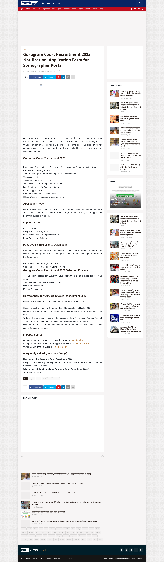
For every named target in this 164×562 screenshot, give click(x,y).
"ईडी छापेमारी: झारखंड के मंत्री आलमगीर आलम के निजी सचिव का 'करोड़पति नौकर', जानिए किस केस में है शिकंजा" (130, 106)
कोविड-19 (50, 539)
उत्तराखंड (98, 532)
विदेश (37, 532)
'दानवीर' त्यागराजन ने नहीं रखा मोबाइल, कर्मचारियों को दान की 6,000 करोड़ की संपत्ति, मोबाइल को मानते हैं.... (62, 474)
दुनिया (59, 9)
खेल (34, 9)
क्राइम (43, 532)
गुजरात (86, 532)
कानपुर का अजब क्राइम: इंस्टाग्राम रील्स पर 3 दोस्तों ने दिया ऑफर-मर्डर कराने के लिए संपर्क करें (130, 93)
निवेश (45, 536)
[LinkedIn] (63, 77)
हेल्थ (53, 9)
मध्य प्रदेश (51, 536)
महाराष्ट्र (85, 529)
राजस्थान (32, 536)
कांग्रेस (91, 529)
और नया (24, 456)
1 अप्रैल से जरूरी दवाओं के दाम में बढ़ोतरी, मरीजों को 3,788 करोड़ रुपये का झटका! (129, 255)
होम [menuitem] (43, 3)
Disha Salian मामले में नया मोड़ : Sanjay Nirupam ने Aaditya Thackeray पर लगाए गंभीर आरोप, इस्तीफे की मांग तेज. (130, 293)
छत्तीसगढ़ (66, 536)
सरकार (36, 539)
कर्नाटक (24, 539)
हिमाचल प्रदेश (82, 536)
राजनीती (88, 9)
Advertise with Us (46, 550)
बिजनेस (74, 9)
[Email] (68, 77)
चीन (73, 532)
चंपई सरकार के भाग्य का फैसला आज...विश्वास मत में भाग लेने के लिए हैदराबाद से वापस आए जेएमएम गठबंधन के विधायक (64, 521)
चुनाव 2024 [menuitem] (50, 3)
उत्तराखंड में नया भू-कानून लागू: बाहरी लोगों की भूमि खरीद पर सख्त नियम (129, 118)
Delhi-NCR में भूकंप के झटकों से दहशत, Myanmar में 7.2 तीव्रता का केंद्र (130, 267)
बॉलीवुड (78, 529)
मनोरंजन (28, 9)
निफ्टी (73, 529)
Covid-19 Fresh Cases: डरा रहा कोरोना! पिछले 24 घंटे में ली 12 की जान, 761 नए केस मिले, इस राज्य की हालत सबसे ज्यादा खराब (66, 503)
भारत (41, 529)
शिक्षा (50, 379)
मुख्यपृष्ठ (25, 49)
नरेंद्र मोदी (31, 532)
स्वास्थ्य (94, 536)
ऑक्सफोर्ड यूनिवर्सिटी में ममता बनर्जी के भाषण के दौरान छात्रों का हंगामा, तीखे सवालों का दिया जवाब (130, 306)
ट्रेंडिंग (81, 9)
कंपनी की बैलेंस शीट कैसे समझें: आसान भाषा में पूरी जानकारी (48, 512)
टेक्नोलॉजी (66, 9)
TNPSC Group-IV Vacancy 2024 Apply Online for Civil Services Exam (57, 483)
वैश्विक (100, 539)
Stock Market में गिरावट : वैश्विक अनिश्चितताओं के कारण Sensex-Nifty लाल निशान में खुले (130, 329)
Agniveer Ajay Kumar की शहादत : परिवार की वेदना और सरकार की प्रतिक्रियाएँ (129, 244)
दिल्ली (95, 539)
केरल (89, 536)
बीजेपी (97, 529)
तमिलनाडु (43, 539)
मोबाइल (83, 539)
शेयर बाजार (59, 529)
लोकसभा (39, 536)
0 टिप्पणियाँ (58, 71)
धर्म (39, 9)
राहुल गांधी (79, 532)
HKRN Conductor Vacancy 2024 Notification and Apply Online (55, 493)
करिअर (95, 9)
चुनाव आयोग (24, 536)
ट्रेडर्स (89, 539)
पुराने (101, 456)
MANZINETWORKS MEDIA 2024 (43, 559)
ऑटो (56, 539)
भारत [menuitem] (59, 3)
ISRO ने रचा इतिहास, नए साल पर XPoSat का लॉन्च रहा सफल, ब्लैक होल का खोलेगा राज (130, 130)
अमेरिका (24, 532)
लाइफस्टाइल (46, 9)
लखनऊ (69, 539)
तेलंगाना (30, 539)
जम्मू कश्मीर (73, 536)
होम (22, 9)
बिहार (68, 532)
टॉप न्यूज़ (59, 536)
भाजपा (48, 532)
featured (56, 379)
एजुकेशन (31, 49)
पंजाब (92, 532)
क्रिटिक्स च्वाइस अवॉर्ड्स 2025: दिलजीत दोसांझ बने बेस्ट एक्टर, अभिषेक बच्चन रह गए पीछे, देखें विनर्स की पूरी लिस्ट (129, 279)
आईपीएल (62, 539)
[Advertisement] (82, 26)
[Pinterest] (58, 77)
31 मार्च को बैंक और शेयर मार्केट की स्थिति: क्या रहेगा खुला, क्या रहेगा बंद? (130, 317)
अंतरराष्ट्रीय (76, 539)
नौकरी (101, 9)
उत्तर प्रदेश (61, 532)
